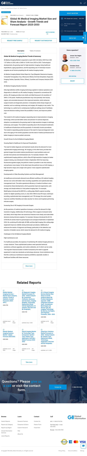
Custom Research (23, 427)
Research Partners (23, 421)
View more (29, 362)
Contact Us (58, 387)
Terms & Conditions (72, 450)
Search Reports (5, 421)
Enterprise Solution (23, 424)
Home (2, 8)
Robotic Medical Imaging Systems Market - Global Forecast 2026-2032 (9, 334)
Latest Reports (5, 436)
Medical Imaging (6, 12)
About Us (20, 434)
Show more (28, 266)
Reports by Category (7, 424)
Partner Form (37, 424)
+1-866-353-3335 (77, 387)
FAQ (19, 431)
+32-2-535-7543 (75, 60)
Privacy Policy (62, 450)
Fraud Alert (37, 427)
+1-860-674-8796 (75, 70)
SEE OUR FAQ (72, 76)
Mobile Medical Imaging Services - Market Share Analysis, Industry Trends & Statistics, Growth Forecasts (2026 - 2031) (10, 297)
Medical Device (23, 8)
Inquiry (72, 81)
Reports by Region (6, 427)
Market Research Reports (12, 8)
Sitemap (82, 450)
